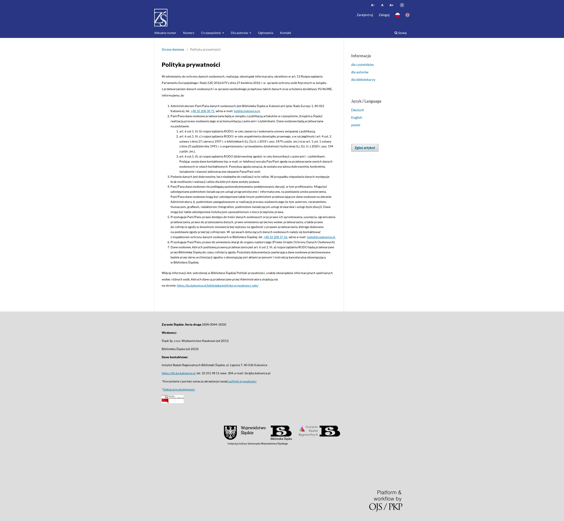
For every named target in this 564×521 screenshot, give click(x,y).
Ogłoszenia (265, 33)
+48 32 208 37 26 (275, 237)
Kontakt (285, 33)
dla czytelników (362, 65)
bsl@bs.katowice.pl (247, 111)
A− (373, 5)
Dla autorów (240, 33)
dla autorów (359, 72)
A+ (391, 5)
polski (355, 125)
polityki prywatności (242, 381)
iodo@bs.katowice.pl (321, 237)
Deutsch (357, 110)
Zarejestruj (365, 15)
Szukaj (402, 33)
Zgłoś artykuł (365, 148)
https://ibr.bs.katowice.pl (178, 373)
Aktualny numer (165, 33)
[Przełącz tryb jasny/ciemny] (402, 5)
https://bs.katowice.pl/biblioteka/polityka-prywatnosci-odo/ (217, 285)
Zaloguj (384, 15)
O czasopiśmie (211, 33)
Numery (188, 33)
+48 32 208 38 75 (202, 111)
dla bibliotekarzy (363, 80)
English (356, 117)
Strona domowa (173, 49)
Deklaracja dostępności (179, 389)
